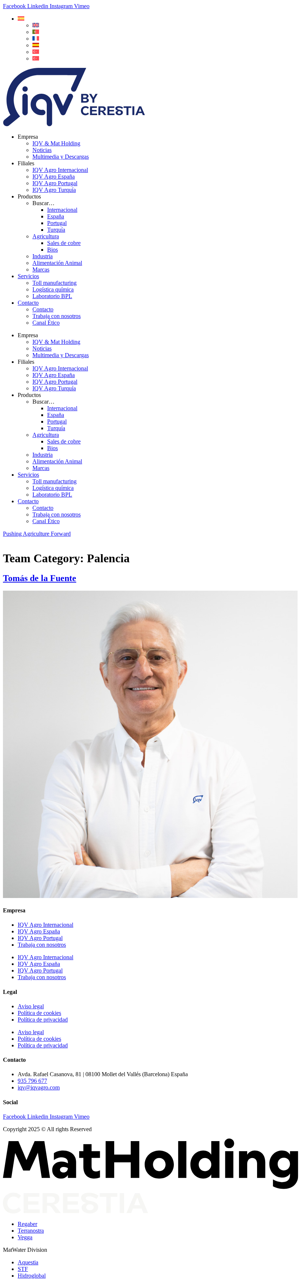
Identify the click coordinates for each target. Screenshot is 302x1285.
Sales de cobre (64, 243)
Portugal (57, 223)
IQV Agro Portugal (54, 183)
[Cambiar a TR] (35, 52)
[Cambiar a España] (35, 45)
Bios (52, 249)
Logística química (53, 289)
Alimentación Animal (57, 263)
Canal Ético (46, 322)
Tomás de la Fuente (39, 578)
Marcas (40, 269)
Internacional (62, 210)
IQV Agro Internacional (60, 170)
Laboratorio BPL (52, 296)
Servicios (28, 276)
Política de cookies (39, 1013)
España (55, 216)
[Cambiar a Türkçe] (35, 58)
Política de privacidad (43, 1019)
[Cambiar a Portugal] (35, 32)
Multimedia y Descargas (60, 156)
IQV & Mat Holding (56, 143)
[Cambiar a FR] (35, 38)
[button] (21, 18)
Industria (42, 256)
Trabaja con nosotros (56, 316)
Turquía (56, 230)
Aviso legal (31, 1006)
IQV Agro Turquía (54, 190)
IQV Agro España (53, 176)
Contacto (28, 303)
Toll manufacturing (54, 283)
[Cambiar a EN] (35, 25)
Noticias (42, 150)
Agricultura (45, 236)
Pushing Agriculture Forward (37, 534)
